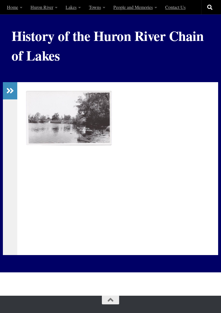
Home (12, 7)
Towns (95, 7)
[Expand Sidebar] (10, 90)
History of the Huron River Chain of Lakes (107, 45)
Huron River (42, 7)
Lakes (71, 7)
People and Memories (133, 7)
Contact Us (175, 7)
